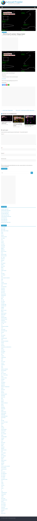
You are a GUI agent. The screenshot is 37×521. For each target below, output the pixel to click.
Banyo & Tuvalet (3, 254)
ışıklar (2, 366)
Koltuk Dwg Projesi (4, 217)
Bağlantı (2, 248)
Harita (2, 339)
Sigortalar (2, 463)
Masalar (2, 391)
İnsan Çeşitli (3, 361)
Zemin (2, 511)
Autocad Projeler (14, 1)
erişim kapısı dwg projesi (7, 110)
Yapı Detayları (3, 502)
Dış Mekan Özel (3, 305)
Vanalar (2, 501)
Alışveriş (2, 235)
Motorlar (2, 405)
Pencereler (3, 432)
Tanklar (2, 483)
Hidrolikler (2, 352)
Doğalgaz (2, 307)
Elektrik (2, 311)
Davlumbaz (3, 288)
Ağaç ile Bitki (3, 227)
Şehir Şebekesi (3, 455)
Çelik (2, 276)
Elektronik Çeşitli (3, 317)
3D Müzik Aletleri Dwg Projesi (6, 210)
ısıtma (2, 367)
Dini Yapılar (3, 301)
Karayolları (3, 379)
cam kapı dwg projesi (29, 125)
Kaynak (2, 380)
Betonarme (3, 258)
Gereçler (2, 332)
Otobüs (2, 426)
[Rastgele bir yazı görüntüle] (35, 7)
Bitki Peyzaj (3, 266)
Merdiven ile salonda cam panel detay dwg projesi (17, 124)
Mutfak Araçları (3, 411)
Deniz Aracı (3, 292)
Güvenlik (2, 336)
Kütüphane (3, 383)
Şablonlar (2, 448)
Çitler (2, 280)
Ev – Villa (2, 323)
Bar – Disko (3, 257)
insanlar (2, 363)
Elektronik (2, 316)
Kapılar (2, 376)
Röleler (2, 445)
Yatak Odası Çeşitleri (4, 508)
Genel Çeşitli (3, 329)
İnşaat (2, 358)
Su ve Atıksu (3, 477)
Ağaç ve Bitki (3, 229)
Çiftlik (2, 279)
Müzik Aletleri (3, 417)
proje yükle (4, 78)
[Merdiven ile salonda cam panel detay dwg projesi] (18, 115)
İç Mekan (2, 355)
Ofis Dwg (2, 420)
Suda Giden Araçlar (4, 479)
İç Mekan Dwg (3, 357)
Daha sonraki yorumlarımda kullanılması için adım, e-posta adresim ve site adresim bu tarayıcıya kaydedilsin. (16, 166)
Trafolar (2, 495)
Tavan (2, 486)
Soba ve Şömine (3, 467)
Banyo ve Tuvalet (4, 255)
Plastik (2, 435)
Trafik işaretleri (3, 494)
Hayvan (2, 348)
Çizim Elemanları (4, 286)
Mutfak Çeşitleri (3, 413)
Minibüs (2, 399)
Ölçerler (2, 423)
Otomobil (2, 427)
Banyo (2, 252)
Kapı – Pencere (3, 373)
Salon (2, 451)
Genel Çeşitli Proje (4, 330)
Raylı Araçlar (3, 442)
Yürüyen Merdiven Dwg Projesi (6, 216)
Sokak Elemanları (4, 469)
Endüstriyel (3, 320)
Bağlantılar (3, 249)
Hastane (2, 344)
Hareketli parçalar (4, 338)
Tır (1, 489)
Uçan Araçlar (3, 498)
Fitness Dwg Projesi (4, 219)
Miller (2, 398)
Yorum (2, 134)
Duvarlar (2, 308)
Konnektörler (3, 382)
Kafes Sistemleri (3, 370)
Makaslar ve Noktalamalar (5, 386)
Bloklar (2, 267)
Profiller (2, 439)
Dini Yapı (2, 299)
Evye (2, 324)
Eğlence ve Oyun (3, 310)
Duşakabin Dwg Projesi (4, 209)
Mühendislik (3, 408)
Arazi (2, 239)
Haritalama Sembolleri (4, 341)
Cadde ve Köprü (3, 270)
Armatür (2, 241)
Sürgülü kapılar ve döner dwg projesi (7, 123)
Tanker (2, 482)
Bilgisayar (2, 260)
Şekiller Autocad (3, 460)
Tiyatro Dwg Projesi (4, 220)
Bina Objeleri (3, 263)
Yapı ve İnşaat (3, 504)
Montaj (2, 404)
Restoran (2, 444)
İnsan (2, 360)
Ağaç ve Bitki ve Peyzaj (4, 230)
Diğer (2, 298)
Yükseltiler (2, 510)
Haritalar (2, 342)
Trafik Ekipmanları (4, 492)
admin (9, 35)
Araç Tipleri (3, 238)
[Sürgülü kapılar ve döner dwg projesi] (6, 115)
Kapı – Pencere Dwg (4, 374)
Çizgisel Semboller (4, 283)
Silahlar (2, 464)
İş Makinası (3, 364)
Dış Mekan (2, 302)
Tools (2, 491)
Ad (2, 147)
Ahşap (2, 232)
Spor (2, 470)
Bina (2, 261)
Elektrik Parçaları (4, 313)
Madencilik (3, 385)
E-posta (2, 153)
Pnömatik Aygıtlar (4, 436)
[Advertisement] (10, 44)
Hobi (2, 354)
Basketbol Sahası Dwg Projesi (6, 222)
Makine (2, 388)
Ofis (1, 419)
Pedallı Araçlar (3, 430)
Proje (2, 441)
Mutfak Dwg (3, 414)
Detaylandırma (3, 295)
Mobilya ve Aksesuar (4, 402)
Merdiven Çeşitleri (4, 394)
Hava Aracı (3, 345)
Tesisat (2, 488)
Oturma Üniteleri (4, 429)
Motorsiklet (3, 407)
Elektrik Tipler (3, 314)
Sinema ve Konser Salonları (5, 466)
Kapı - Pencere (4, 32)
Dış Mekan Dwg (3, 304)
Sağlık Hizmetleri (4, 449)
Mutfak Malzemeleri (4, 416)
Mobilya (2, 401)
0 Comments (12, 35)
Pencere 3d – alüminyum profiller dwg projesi (25, 110)
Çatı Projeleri (3, 274)
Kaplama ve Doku (4, 377)
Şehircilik (2, 457)
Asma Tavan (3, 245)
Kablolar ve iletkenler (4, 369)
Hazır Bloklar (3, 351)
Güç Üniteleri (3, 335)
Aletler (2, 233)
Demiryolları (3, 291)
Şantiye (2, 454)
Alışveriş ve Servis (4, 236)
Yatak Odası (3, 507)
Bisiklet (2, 264)
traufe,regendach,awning (19, 35)
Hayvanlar (2, 349)
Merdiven (2, 392)
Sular (2, 480)
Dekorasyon (3, 289)
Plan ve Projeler (3, 433)
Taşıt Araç (2, 485)
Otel (1, 424)
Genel (2, 327)
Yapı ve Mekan (3, 505)
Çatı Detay (2, 273)
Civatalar (2, 282)
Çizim (2, 285)
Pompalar (2, 438)
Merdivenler (3, 395)
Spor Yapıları (3, 476)
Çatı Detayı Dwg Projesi (5, 213)
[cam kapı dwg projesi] (30, 115)
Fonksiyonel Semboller (4, 326)
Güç (1, 333)
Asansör (2, 242)
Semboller (2, 461)
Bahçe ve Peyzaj (3, 251)
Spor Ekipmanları (4, 473)
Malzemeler (3, 389)
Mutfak (2, 410)
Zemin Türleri (3, 513)
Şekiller (2, 458)
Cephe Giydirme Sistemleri (5, 277)
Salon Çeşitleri (3, 452)
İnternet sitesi (3, 158)
